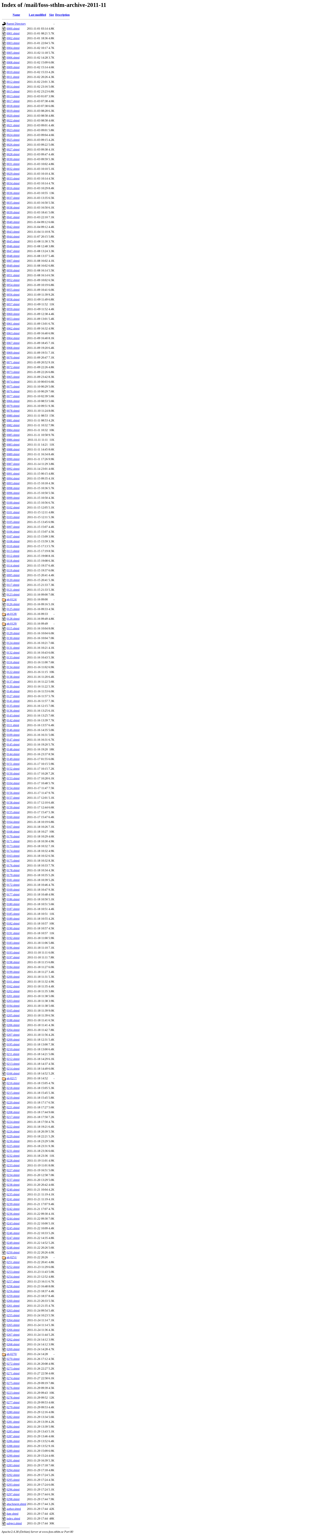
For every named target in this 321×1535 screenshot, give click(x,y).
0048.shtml (13, 256)
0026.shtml (13, 144)
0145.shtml (13, 744)
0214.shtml (13, 1068)
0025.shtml (13, 139)
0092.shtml (13, 468)
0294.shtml (13, 1470)
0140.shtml (13, 691)
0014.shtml (13, 86)
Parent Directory (16, 23)
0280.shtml (13, 1412)
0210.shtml (13, 1049)
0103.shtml (13, 517)
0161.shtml (13, 981)
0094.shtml (13, 478)
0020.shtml (13, 115)
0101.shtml (13, 512)
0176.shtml (13, 865)
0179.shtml (13, 875)
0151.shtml (13, 763)
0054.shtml (13, 285)
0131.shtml (13, 647)
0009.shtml (13, 67)
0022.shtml (13, 120)
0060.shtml (13, 314)
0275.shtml (13, 1383)
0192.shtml (13, 938)
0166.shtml (13, 1073)
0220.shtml (13, 1102)
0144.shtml (13, 754)
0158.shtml (13, 802)
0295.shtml (13, 1479)
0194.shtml (13, 1005)
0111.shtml (13, 725)
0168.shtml (13, 831)
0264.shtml (13, 1320)
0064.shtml (13, 338)
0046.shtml (13, 246)
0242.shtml (13, 1209)
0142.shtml (13, 720)
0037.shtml (13, 197)
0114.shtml (13, 565)
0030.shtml (13, 159)
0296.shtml (13, 1489)
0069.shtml (13, 352)
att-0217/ (12, 1078)
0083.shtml (13, 444)
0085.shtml (13, 434)
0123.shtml (13, 594)
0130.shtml (13, 638)
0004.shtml (13, 47)
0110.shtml (13, 546)
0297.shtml (13, 1494)
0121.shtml (13, 589)
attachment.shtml (16, 1504)
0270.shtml (13, 1358)
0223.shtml (13, 1392)
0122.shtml (13, 672)
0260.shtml (13, 1300)
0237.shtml (13, 1179)
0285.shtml (13, 1431)
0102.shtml (13, 507)
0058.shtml (13, 299)
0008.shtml (13, 62)
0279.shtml (13, 1407)
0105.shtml (13, 522)
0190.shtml (13, 928)
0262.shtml (13, 1339)
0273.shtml (13, 1368)
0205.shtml (13, 1015)
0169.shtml (13, 889)
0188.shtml (13, 1020)
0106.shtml (13, 531)
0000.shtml (13, 28)
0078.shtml (13, 410)
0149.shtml (13, 759)
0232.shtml (13, 1155)
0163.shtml (13, 855)
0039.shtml (13, 212)
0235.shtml (13, 1194)
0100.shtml (13, 502)
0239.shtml (13, 1204)
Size (51, 14)
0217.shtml (13, 1117)
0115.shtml (13, 628)
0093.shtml (13, 483)
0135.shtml (13, 705)
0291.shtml (13, 1460)
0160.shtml (13, 817)
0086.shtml (13, 439)
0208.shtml (13, 1112)
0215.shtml (13, 1092)
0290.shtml (13, 1455)
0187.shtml (13, 909)
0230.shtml (13, 1141)
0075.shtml (13, 386)
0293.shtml (13, 1484)
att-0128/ (12, 613)
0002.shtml (13, 38)
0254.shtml (13, 1276)
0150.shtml (13, 773)
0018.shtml (13, 106)
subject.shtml (14, 1523)
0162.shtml (13, 986)
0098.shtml (13, 488)
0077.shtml (13, 396)
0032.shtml (13, 168)
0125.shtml (13, 609)
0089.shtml (13, 454)
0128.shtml (13, 618)
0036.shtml (13, 193)
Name (16, 14)
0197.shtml (13, 957)
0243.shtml (13, 1223)
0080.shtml (13, 415)
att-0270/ (12, 1354)
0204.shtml (13, 1030)
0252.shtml (13, 1267)
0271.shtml (13, 1373)
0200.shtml (13, 976)
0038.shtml (13, 207)
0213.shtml (13, 1063)
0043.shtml (13, 231)
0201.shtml (13, 996)
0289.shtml (13, 1450)
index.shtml (13, 1518)
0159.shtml (13, 807)
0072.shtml (13, 367)
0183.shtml (13, 942)
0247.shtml (13, 1238)
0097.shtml (13, 526)
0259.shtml (13, 1296)
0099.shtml (13, 497)
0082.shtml (13, 425)
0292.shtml (13, 1475)
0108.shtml (13, 541)
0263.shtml (13, 1310)
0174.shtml (13, 851)
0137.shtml (13, 681)
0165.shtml (13, 1010)
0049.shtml (13, 265)
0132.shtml (13, 652)
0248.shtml (13, 1247)
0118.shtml (13, 560)
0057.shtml (13, 304)
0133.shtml (13, 657)
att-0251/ (12, 1257)
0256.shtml (13, 1291)
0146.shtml (13, 730)
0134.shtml (13, 667)
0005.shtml (13, 52)
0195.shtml (13, 1044)
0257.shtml (13, 1281)
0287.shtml (13, 1436)
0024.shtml (13, 135)
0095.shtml (13, 575)
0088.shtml (13, 449)
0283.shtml (13, 1465)
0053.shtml (13, 318)
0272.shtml (13, 1363)
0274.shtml (13, 1378)
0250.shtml (13, 1252)
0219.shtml (13, 1097)
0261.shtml (13, 1305)
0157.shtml (13, 797)
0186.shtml (13, 899)
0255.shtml (13, 1315)
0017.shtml (13, 101)
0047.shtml (13, 251)
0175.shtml (13, 860)
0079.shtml (13, 405)
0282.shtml (13, 1417)
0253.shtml (13, 1271)
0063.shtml (13, 333)
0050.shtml (13, 270)
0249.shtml (13, 1242)
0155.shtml (13, 812)
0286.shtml (13, 1441)
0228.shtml (13, 1160)
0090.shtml (13, 459)
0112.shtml (13, 555)
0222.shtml (13, 1126)
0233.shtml (13, 1165)
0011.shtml (13, 77)
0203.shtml (13, 1000)
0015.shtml (13, 91)
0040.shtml (13, 222)
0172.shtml (13, 884)
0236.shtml (13, 1213)
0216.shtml (13, 1083)
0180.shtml (13, 904)
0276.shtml (13, 1388)
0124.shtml (13, 643)
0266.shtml (13, 1329)
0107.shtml (13, 536)
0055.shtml (13, 289)
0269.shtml (13, 1349)
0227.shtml (13, 1170)
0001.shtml (13, 33)
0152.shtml (13, 768)
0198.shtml (13, 962)
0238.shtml (13, 1184)
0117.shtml (13, 584)
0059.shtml (13, 309)
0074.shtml (13, 381)
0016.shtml (13, 188)
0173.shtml (13, 846)
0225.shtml (13, 1146)
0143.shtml (13, 715)
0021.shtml (13, 125)
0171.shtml (13, 841)
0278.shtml (13, 1397)
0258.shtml (13, 1286)
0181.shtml (13, 880)
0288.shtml (13, 1446)
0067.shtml (13, 343)
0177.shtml (13, 894)
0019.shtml (13, 110)
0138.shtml (13, 676)
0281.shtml (13, 1421)
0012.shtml (13, 81)
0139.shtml (13, 686)
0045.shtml (13, 241)
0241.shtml (13, 1199)
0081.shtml (13, 420)
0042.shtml (13, 226)
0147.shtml (13, 739)
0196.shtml (13, 947)
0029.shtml (13, 173)
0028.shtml (13, 154)
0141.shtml (13, 701)
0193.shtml (13, 952)
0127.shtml (13, 696)
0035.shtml (13, 202)
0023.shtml (13, 130)
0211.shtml (13, 1054)
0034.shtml (13, 183)
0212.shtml (13, 1059)
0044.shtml (13, 236)
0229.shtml (13, 1136)
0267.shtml (13, 1334)
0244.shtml (13, 1218)
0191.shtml (13, 933)
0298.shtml (13, 1499)
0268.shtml (13, 1344)
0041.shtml (13, 217)
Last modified (37, 14)
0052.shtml (13, 280)
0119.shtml (13, 570)
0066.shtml (13, 401)
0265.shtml (13, 1325)
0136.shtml (13, 710)
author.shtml (14, 1508)
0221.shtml (13, 1107)
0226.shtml (13, 1131)
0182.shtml (13, 923)
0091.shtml (13, 473)
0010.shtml (13, 72)
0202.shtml (13, 991)
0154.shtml (13, 788)
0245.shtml (13, 1228)
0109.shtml (13, 734)
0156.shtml (13, 792)
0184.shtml (13, 967)
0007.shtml (13, 260)
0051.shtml (13, 275)
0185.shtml (13, 913)
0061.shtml (13, 323)
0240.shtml (13, 1189)
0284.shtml (13, 1426)
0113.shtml (13, 551)
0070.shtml (13, 357)
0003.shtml (13, 43)
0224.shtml (13, 1121)
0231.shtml (13, 1150)
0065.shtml (13, 376)
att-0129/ (12, 623)
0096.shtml (13, 493)
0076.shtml (13, 391)
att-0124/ (12, 599)
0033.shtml (13, 178)
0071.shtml (13, 362)
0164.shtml (13, 822)
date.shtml (12, 1513)
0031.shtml (13, 164)
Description (62, 14)
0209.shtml (13, 1039)
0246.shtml (13, 1233)
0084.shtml (13, 430)
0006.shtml (13, 57)
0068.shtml (13, 347)
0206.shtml (13, 1025)
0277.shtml (13, 1402)
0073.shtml (13, 372)
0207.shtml (13, 1034)
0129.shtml (13, 633)
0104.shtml (13, 783)
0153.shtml (13, 778)
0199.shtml (13, 971)
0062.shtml (13, 328)
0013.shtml (13, 96)
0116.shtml (13, 662)
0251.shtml (13, 1262)
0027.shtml (13, 149)
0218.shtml (13, 1088)
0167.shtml (13, 826)
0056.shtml (13, 294)
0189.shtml (13, 918)
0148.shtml (13, 749)
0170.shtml (13, 836)
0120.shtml (13, 580)
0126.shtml (13, 604)
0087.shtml (13, 464)
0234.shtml (13, 1175)
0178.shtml (13, 870)
